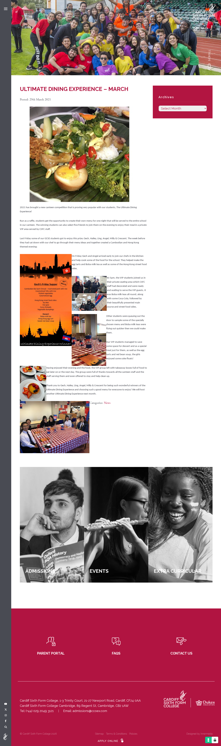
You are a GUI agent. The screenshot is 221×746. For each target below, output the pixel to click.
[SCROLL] (209, 67)
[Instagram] (6, 715)
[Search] (5, 727)
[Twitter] (5, 709)
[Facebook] (5, 721)
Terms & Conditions (116, 733)
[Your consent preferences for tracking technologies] (215, 740)
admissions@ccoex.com (90, 711)
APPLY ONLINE (108, 741)
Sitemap (99, 733)
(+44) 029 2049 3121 (40, 711)
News (107, 403)
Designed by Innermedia (199, 733)
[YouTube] (5, 704)
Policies (133, 733)
